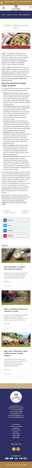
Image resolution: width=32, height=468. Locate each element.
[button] (16, 220)
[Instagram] (18, 449)
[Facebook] (14, 449)
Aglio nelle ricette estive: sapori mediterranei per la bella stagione (16, 353)
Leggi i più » (7, 281)
